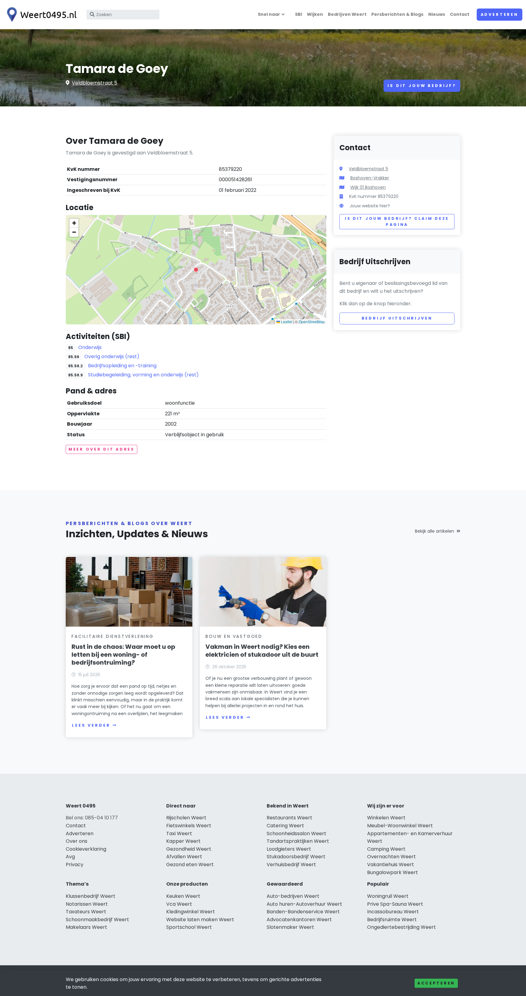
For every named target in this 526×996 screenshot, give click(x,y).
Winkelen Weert (386, 817)
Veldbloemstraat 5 (94, 82)
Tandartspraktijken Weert (298, 841)
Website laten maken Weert (200, 919)
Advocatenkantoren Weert (299, 919)
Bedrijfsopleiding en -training (122, 365)
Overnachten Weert (391, 856)
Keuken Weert (183, 896)
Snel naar (269, 14)
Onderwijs (90, 347)
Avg (70, 856)
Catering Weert (285, 825)
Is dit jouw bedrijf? (421, 85)
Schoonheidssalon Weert (296, 833)
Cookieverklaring (86, 849)
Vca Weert (179, 904)
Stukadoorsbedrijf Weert (296, 856)
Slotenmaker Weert (290, 927)
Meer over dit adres (101, 449)
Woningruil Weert (388, 896)
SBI (298, 14)
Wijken (315, 14)
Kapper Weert (183, 841)
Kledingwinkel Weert (190, 911)
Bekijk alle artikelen (434, 531)
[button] (196, 269)
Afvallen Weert (184, 856)
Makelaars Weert (86, 927)
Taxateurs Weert (86, 911)
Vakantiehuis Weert (390, 864)
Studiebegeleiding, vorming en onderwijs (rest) (143, 374)
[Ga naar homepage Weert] (40, 14)
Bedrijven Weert (347, 14)
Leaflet (286, 321)
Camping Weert (386, 849)
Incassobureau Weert (393, 911)
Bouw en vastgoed (233, 636)
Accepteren (436, 983)
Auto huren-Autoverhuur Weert (304, 904)
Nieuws (436, 14)
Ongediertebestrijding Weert (401, 927)
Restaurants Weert (289, 817)
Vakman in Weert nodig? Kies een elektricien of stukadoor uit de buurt (261, 650)
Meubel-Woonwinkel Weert (400, 825)
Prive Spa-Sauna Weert (395, 904)
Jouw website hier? (370, 206)
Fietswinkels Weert (188, 825)
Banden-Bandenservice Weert (303, 911)
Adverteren (499, 14)
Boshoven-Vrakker (369, 178)
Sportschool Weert (189, 927)
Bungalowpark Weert (392, 872)
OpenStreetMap (312, 321)
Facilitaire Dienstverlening (113, 636)
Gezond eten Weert (190, 864)
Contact (459, 14)
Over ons (76, 841)
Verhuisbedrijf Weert (291, 864)
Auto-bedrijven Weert (293, 896)
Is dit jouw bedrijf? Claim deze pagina (397, 221)
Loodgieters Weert (289, 849)
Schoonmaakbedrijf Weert (97, 919)
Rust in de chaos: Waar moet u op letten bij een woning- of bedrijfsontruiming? (123, 654)
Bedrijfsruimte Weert (392, 919)
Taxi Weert (179, 833)
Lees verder (91, 725)
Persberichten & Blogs (397, 14)
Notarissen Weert (87, 904)
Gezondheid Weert (188, 849)
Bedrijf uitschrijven (397, 318)
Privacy (74, 864)
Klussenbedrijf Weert (90, 896)
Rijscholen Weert (186, 817)
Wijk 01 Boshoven (368, 187)
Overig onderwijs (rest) (111, 356)
